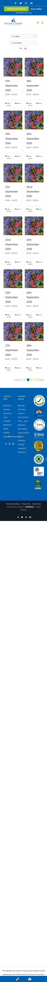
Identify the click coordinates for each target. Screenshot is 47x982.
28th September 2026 (32, 350)
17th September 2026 (11, 85)
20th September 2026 (32, 138)
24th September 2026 (32, 244)
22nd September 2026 (32, 191)
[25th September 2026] (13, 278)
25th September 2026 (11, 297)
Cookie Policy (36, 504)
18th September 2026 (32, 85)
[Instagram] (13, 444)
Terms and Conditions (13, 504)
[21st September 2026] (13, 173)
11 (38, 380)
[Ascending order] (35, 36)
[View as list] (25, 48)
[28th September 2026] (34, 331)
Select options (9, 104)
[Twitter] (9, 444)
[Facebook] (6, 444)
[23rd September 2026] (13, 226)
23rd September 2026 (11, 244)
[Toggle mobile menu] (42, 23)
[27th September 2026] (13, 331)
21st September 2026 (11, 191)
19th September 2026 (11, 138)
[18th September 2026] (34, 67)
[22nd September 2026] (34, 173)
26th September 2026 (32, 297)
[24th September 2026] (34, 226)
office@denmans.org (23, 12)
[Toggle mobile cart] (38, 23)
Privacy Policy (26, 504)
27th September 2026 (11, 350)
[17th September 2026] (13, 67)
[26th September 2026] (34, 278)
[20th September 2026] (34, 120)
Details (19, 103)
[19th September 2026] (13, 120)
